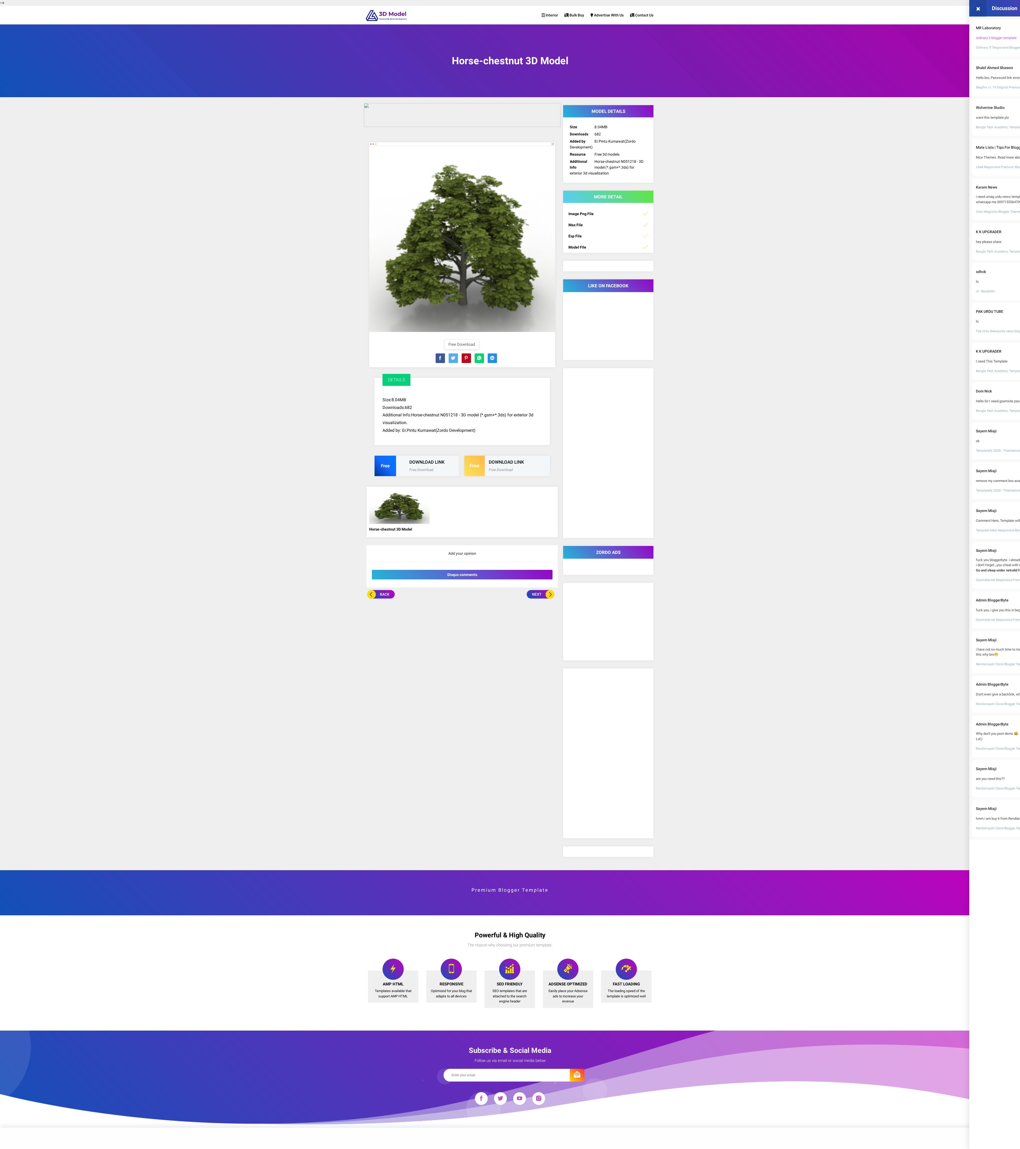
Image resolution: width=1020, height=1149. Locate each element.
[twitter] (500, 1099)
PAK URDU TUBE (989, 311)
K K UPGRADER (988, 232)
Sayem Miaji (986, 431)
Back (384, 594)
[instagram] (538, 1099)
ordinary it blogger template (996, 38)
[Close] (978, 8)
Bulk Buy (576, 15)
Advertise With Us (608, 15)
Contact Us (643, 15)
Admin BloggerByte (992, 600)
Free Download (461, 344)
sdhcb (981, 272)
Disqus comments (462, 575)
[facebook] (481, 1099)
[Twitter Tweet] (453, 358)
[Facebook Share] (440, 358)
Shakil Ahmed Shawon (994, 68)
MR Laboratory (988, 28)
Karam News (986, 187)
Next (537, 594)
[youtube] (519, 1099)
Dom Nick (984, 391)
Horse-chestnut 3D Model (390, 529)
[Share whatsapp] (479, 358)
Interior (551, 15)
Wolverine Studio (990, 107)
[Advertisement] (462, 638)
